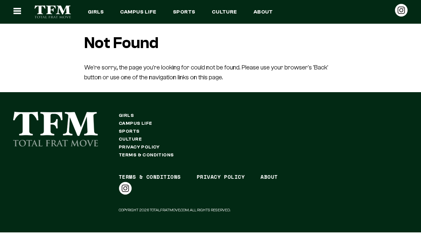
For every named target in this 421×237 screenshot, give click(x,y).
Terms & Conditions (146, 155)
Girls (96, 12)
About (263, 12)
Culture (224, 12)
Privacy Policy (139, 147)
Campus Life (138, 12)
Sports (184, 12)
